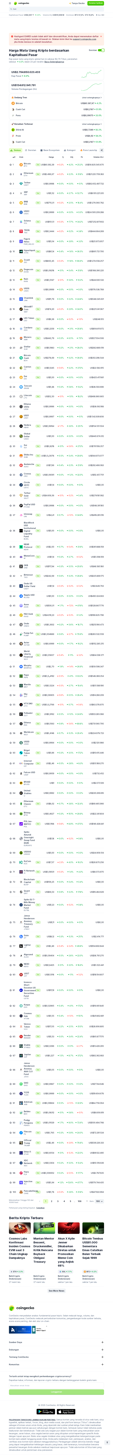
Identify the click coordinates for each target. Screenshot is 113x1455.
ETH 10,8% (89, 15)
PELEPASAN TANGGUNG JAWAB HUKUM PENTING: (32, 1420)
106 (79, 1201)
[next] (87, 1201)
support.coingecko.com (84, 39)
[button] (56, 1291)
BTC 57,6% (79, 15)
